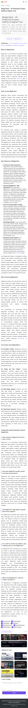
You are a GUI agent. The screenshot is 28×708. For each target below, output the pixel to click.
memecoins (21, 338)
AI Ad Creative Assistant (20, 662)
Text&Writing (8, 45)
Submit (14, 692)
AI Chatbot (4, 653)
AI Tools (11, 43)
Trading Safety (6, 627)
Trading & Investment (18, 45)
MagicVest (15, 623)
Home (2, 5)
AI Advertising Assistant (6, 662)
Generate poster (7, 631)
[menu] (23, 2)
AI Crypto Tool (6, 621)
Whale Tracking (17, 627)
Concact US (14, 705)
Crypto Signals (16, 621)
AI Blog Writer (18, 653)
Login (6, 690)
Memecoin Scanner (7, 625)
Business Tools (18, 43)
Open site (9, 39)
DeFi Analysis (6, 623)
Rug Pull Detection (20, 625)
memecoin (19, 78)
